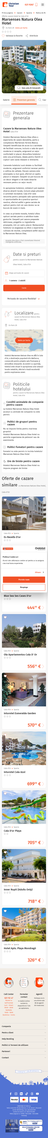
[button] (32, 35)
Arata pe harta (21, 28)
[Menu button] (42, 4)
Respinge (24, 587)
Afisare (38, 572)
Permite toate (24, 580)
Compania (6, 1026)
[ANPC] (12, 1125)
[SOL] (31, 1129)
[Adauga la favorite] (5, 500)
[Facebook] (10, 1093)
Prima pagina (7, 13)
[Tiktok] (26, 1093)
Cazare (19, 13)
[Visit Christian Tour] (10, 4)
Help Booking (8, 1039)
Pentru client (7, 1033)
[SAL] (31, 1122)
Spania (29, 13)
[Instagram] (16, 1093)
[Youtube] (37, 1093)
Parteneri (6, 1051)
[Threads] (32, 1093)
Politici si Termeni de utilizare (15, 1045)
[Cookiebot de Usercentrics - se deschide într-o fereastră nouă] (35, 548)
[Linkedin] (21, 1093)
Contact (5, 1058)
